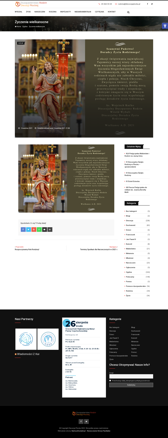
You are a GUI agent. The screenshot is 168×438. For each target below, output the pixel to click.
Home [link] (18, 26)
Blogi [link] (128, 216)
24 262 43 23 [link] (106, 4)
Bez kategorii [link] (131, 211)
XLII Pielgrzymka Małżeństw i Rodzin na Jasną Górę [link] (137, 155)
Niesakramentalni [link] (83, 12)
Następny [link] (113, 247)
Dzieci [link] (128, 230)
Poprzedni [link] (19, 247)
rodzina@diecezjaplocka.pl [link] (129, 4)
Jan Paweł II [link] (131, 239)
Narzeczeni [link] (40, 12)
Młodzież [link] (129, 258)
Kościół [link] (129, 244)
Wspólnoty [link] (65, 12)
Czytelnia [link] (99, 12)
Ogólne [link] (25, 26)
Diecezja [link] (129, 221)
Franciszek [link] (130, 235)
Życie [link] (28, 12)
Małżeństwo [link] (131, 249)
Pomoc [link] (129, 282)
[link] (165, 26)
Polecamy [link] (130, 277)
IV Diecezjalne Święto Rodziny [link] (134, 174)
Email (111, 373)
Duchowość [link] (130, 225)
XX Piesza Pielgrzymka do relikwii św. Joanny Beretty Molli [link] (136, 189)
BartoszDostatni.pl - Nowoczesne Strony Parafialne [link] (91, 431)
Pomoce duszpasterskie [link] (136, 286)
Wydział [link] (18, 12)
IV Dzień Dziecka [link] (133, 181)
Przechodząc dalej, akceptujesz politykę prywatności (131, 381)
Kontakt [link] (112, 12)
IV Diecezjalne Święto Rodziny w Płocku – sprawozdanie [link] (134, 164)
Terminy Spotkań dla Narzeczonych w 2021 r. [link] (99, 249)
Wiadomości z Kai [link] (28, 354)
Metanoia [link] (130, 253)
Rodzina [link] (52, 12)
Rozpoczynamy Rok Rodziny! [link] (27, 249)
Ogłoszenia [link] (130, 267)
